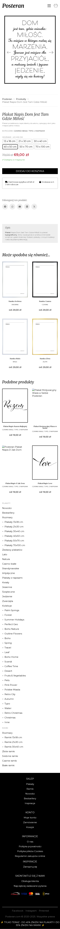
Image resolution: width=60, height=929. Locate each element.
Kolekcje (7, 605)
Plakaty (30, 784)
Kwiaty (5, 582)
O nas (30, 841)
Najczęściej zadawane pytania (30, 886)
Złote (45, 362)
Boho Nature (12, 629)
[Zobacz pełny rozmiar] (6, 20)
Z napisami (39, 131)
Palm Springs (12, 610)
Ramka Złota (45, 358)
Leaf (7, 652)
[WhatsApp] (12, 206)
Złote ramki (8, 751)
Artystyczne (8, 573)
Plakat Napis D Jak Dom (15, 483)
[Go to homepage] (13, 6)
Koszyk (30, 827)
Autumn (9, 699)
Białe (15, 362)
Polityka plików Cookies (30, 851)
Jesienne (7, 587)
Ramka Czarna (45, 301)
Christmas (10, 717)
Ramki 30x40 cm (14, 746)
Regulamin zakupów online (30, 856)
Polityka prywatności (30, 846)
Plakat (8, 232)
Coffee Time (11, 666)
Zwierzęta (7, 601)
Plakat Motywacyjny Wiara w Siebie (45, 427)
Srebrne (15, 305)
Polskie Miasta (12, 689)
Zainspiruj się (30, 866)
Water (8, 708)
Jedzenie (7, 596)
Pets (7, 680)
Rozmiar (6, 137)
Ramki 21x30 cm (13, 742)
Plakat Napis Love (45, 483)
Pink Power (11, 685)
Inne (7, 722)
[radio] (9, 141)
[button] (49, 6)
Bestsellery (8, 512)
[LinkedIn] (27, 206)
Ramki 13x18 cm (13, 737)
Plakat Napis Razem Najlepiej (15, 426)
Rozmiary (7, 517)
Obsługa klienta (30, 881)
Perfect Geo (11, 624)
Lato (4, 554)
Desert (8, 671)
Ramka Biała (15, 358)
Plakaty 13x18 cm (14, 522)
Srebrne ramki (10, 756)
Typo (31, 131)
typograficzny (11, 235)
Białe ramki (8, 765)
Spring (8, 643)
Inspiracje (30, 803)
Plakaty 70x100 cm (15, 545)
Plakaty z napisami (12, 577)
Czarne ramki (9, 760)
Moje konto (30, 817)
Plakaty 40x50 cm (14, 536)
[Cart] (56, 5)
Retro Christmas (13, 713)
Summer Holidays (14, 619)
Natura (6, 559)
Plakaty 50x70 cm (14, 540)
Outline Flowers (13, 633)
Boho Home (11, 657)
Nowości (7, 508)
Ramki (30, 788)
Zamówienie (30, 822)
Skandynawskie (10, 568)
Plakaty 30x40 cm (14, 531)
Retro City (10, 694)
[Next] (51, 53)
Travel (8, 647)
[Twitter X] (34, 206)
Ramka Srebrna (15, 301)
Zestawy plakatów (12, 549)
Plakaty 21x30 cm (14, 526)
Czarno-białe (21, 131)
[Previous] (9, 53)
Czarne (45, 305)
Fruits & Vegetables (15, 675)
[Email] (20, 206)
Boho (8, 638)
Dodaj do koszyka (30, 171)
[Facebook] (5, 206)
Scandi (8, 661)
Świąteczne (8, 591)
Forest (8, 615)
